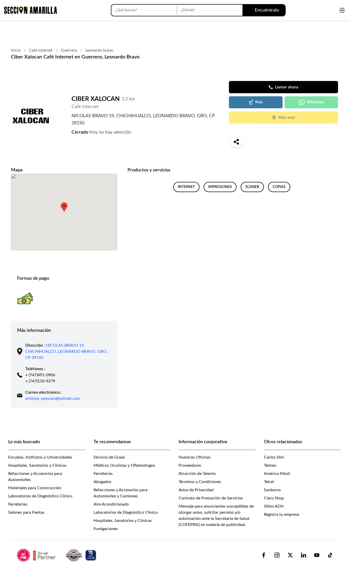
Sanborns (272, 490)
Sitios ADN (274, 506)
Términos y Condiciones (200, 482)
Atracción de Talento (197, 474)
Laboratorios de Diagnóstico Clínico (40, 496)
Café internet (41, 50)
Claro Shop (274, 498)
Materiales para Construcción (34, 488)
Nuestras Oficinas (195, 457)
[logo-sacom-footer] (57, 555)
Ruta (259, 102)
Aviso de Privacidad (196, 490)
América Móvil (277, 474)
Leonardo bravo (99, 50)
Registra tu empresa (281, 514)
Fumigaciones (106, 529)
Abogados (102, 482)
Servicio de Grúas (109, 457)
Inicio (16, 50)
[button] (64, 207)
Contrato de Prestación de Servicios (211, 498)
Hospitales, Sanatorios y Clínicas (37, 465)
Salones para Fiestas (26, 512)
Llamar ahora (286, 87)
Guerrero (69, 50)
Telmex (270, 465)
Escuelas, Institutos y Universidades (40, 457)
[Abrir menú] (342, 10)
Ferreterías (17, 504)
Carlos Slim (274, 457)
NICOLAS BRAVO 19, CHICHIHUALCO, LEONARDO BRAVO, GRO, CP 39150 (66, 351)
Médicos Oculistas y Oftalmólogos (124, 465)
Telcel (269, 482)
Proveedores (190, 465)
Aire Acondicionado (111, 504)
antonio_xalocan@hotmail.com (52, 398)
